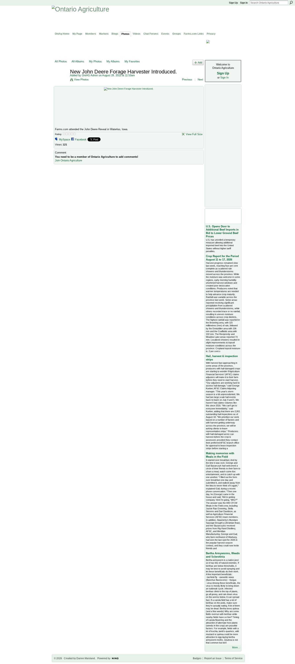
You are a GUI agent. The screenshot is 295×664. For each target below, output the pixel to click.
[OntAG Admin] (61, 80)
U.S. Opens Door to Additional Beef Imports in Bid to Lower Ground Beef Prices (222, 231)
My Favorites (132, 61)
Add (200, 62)
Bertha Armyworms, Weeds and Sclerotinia (223, 555)
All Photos (61, 61)
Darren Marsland (85, 658)
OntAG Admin (90, 75)
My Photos (95, 61)
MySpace (64, 139)
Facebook (80, 139)
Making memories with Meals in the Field (220, 455)
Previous (187, 79)
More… (236, 647)
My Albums (113, 61)
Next (200, 79)
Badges (197, 658)
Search (291, 2)
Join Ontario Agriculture (68, 160)
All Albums (78, 61)
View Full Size (194, 134)
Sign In (244, 2)
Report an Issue (213, 658)
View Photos (81, 79)
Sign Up (233, 2)
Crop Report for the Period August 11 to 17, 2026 (222, 258)
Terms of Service (234, 658)
